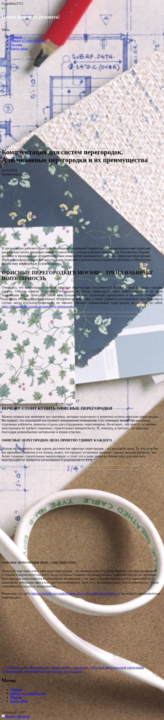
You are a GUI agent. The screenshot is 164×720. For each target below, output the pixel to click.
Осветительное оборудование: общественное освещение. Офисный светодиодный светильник (73, 667)
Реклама (16, 44)
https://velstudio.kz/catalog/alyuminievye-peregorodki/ (38, 306)
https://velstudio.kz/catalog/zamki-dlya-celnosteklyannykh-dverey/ (75, 593)
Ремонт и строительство (27, 41)
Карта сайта (19, 48)
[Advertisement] (82, 100)
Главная (16, 37)
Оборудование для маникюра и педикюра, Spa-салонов (44, 671)
